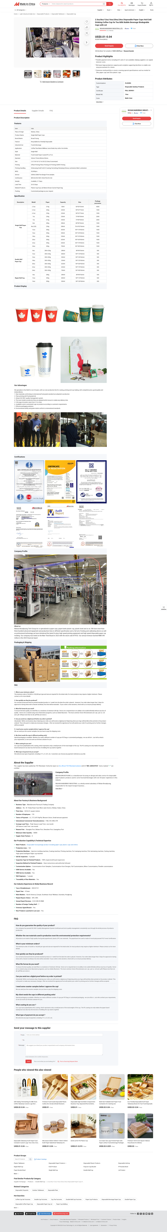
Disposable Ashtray (124, 1163)
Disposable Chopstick (21, 1190)
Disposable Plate (53, 1190)
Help (118, 10)
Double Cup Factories (40, 1199)
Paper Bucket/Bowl (20, 1170)
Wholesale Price (95, 1219)
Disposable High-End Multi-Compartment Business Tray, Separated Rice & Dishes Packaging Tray (83, 1104)
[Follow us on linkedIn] (152, 1213)
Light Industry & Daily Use (27, 14)
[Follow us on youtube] (146, 1213)
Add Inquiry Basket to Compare (52, 82)
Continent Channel (106, 1219)
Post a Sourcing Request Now (68, 1061)
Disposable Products (43, 14)
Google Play (30, 1213)
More (15, 1208)
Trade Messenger (44, 1213)
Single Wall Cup (53, 1170)
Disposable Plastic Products (92, 1163)
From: (23, 1035)
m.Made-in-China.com (88, 1221)
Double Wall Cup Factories (73, 1199)
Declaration (104, 1225)
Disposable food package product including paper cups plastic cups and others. (52, 845)
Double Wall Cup (88, 1170)
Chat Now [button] (140, 46)
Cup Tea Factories (56, 1199)
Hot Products (44, 1219)
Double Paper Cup (130, 1199)
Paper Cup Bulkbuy (62, 1204)
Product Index (116, 1219)
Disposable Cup (71, 14)
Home (15, 14)
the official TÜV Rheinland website (70, 766)
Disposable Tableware (58, 14)
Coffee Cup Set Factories (22, 1199)
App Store (19, 1213)
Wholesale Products (83, 1219)
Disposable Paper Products (57, 1163)
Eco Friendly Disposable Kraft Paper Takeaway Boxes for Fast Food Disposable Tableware (140, 1104)
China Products (54, 1219)
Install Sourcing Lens (62, 1213)
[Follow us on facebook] (138, 1213)
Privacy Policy (113, 1225)
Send (28, 1061)
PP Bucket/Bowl (123, 1167)
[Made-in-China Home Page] (24, 4)
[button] (104, 4)
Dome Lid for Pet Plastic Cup (79, 1141)
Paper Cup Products (92, 1199)
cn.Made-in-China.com (102, 1221)
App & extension (129, 10)
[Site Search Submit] (109, 4)
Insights (124, 1219)
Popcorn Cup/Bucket (90, 1167)
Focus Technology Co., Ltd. (70, 1225)
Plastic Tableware (19, 1163)
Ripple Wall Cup (18, 1167)
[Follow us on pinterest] (149, 1213)
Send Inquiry (109, 46)
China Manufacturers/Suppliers (68, 1219)
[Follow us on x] (141, 1213)
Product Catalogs (41, 1159)
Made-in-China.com (75, 1221)
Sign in (151, 5)
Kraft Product (53, 1167)
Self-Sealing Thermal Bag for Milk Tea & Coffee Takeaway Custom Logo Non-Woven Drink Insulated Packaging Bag (25, 1104)
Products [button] (45, 4)
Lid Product (121, 1170)
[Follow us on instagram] (144, 1213)
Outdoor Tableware (38, 1190)
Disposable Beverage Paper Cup (111, 1199)
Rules (151, 10)
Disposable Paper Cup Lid (44, 1204)
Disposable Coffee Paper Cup (24, 1204)
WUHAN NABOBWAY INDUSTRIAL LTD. (111, 28)
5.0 (130, 113)
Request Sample (129, 51)
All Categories (21, 10)
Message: (22, 1045)
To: (24, 1040)
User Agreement (94, 1225)
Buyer (108, 10)
